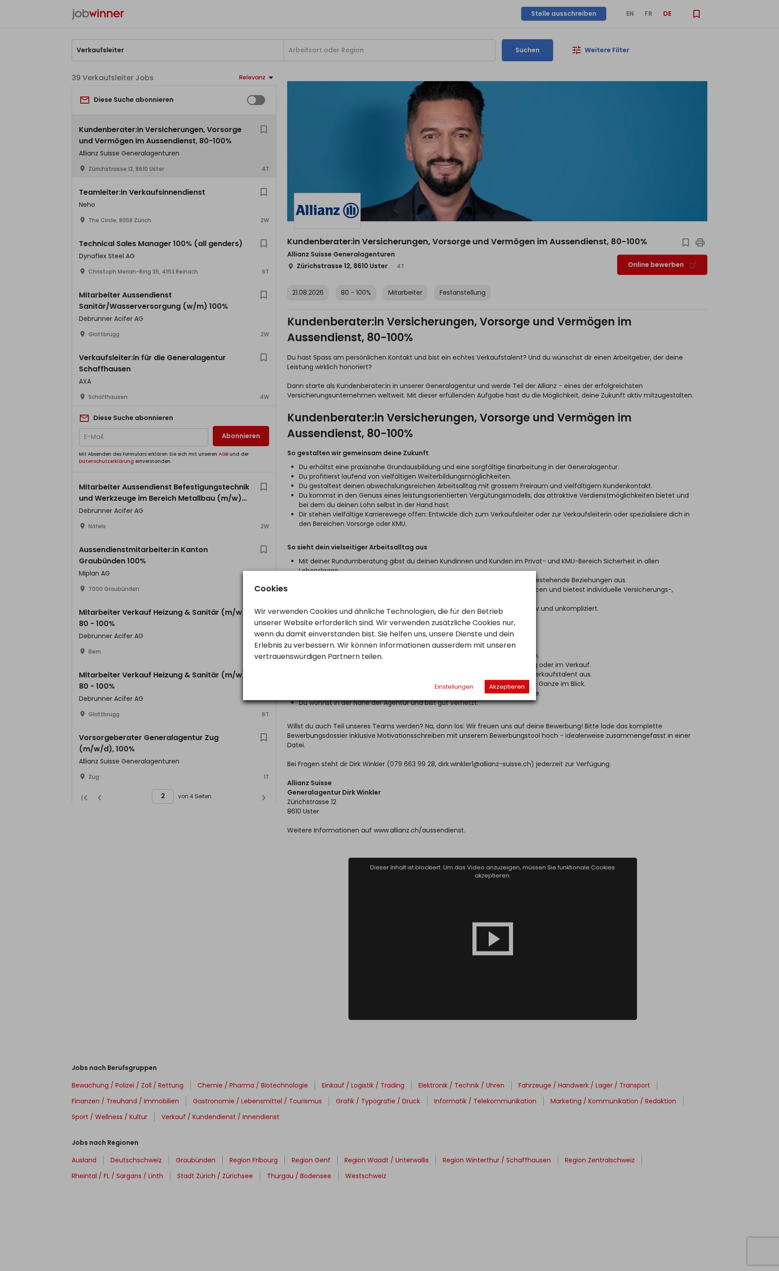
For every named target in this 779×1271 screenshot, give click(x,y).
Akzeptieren (507, 686)
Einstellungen (454, 686)
